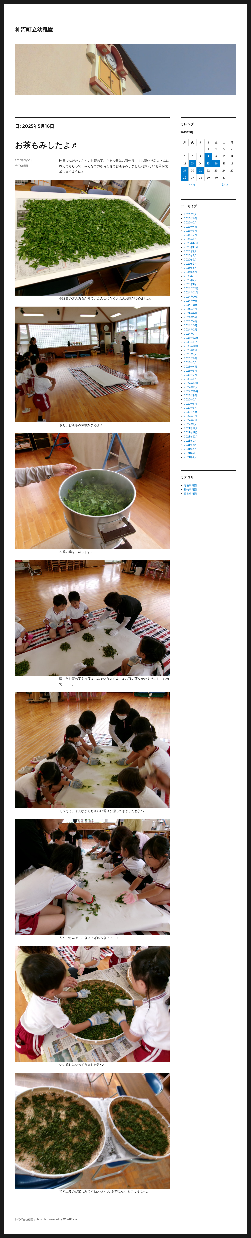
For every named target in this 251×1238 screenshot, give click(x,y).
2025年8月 (190, 255)
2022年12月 (191, 383)
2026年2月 (190, 235)
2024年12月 (191, 288)
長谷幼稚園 (190, 493)
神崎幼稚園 (190, 489)
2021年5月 (190, 453)
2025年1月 (190, 284)
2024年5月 (190, 317)
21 (200, 170)
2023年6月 (190, 358)
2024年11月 (191, 292)
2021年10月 (191, 436)
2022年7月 (190, 399)
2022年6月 (190, 403)
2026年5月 (190, 222)
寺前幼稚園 (21, 165)
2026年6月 (190, 218)
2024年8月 (190, 305)
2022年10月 (191, 391)
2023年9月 (190, 350)
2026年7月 (190, 214)
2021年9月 (190, 440)
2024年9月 (190, 300)
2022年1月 (190, 424)
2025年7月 (190, 259)
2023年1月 (190, 379)
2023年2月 (190, 375)
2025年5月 (190, 268)
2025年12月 (191, 243)
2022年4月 (190, 412)
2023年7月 (190, 354)
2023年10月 (191, 346)
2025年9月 (190, 251)
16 (216, 163)
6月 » (225, 184)
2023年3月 (190, 370)
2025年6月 (190, 263)
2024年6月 (190, 313)
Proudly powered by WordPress (56, 1219)
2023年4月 (190, 366)
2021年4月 (190, 457)
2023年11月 (191, 342)
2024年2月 (190, 329)
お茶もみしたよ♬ (47, 145)
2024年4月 (190, 321)
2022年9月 (190, 395)
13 (192, 163)
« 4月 (191, 184)
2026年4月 (190, 226)
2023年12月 (191, 337)
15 (208, 163)
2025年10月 (191, 247)
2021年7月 (190, 445)
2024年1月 (190, 333)
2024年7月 (190, 309)
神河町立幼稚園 (34, 29)
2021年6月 (190, 449)
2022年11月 (191, 387)
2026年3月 (190, 230)
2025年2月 (190, 280)
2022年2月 (190, 420)
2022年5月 (190, 407)
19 (184, 170)
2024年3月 (190, 325)
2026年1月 (190, 239)
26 (184, 177)
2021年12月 (191, 428)
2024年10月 (191, 296)
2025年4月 (190, 272)
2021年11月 (190, 432)
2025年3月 (190, 276)
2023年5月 (190, 362)
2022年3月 (190, 416)
